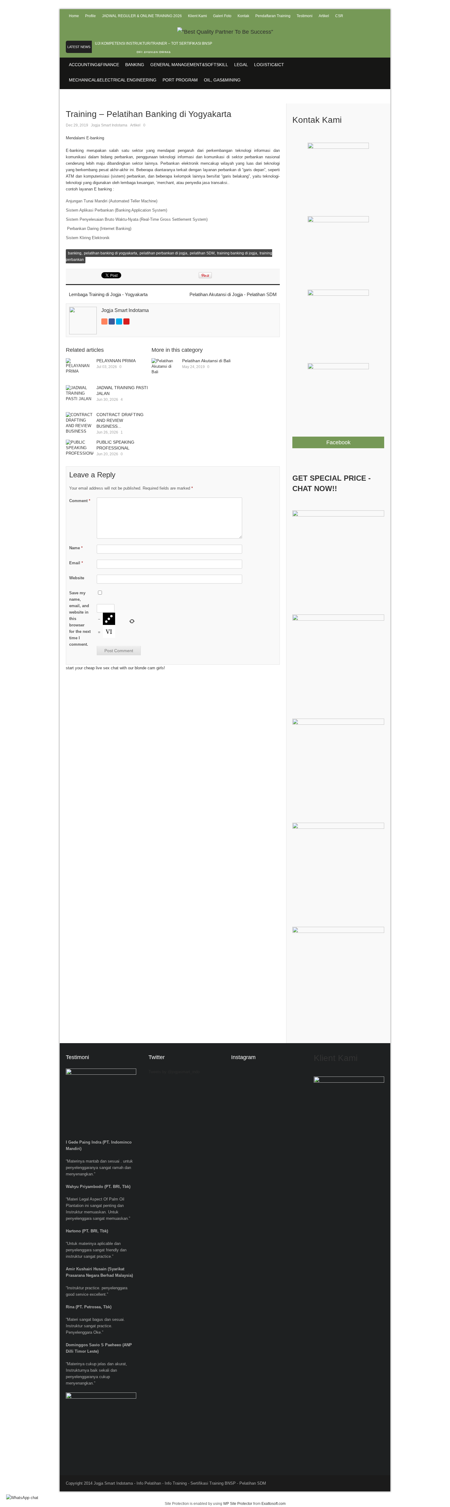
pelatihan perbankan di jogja (163, 253)
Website (76, 578)
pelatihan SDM (202, 253)
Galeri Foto (222, 16)
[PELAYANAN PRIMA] (79, 369)
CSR (339, 16)
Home (74, 16)
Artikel (324, 16)
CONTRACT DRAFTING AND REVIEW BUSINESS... (120, 420)
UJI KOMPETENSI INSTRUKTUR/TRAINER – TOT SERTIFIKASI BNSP (153, 43)
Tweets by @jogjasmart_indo (174, 1071)
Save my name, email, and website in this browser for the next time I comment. (80, 619)
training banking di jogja (237, 253)
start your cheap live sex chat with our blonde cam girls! (115, 668)
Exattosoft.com (273, 1503)
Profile (90, 16)
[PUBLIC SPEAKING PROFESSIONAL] (79, 451)
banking (74, 253)
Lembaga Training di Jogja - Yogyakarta (108, 294)
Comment (79, 500)
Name (76, 548)
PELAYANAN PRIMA (154, 53)
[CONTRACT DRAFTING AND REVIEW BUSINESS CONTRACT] (79, 423)
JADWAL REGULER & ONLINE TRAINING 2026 (142, 16)
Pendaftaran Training (273, 16)
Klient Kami (197, 16)
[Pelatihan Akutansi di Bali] (165, 369)
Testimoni (305, 16)
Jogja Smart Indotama (109, 125)
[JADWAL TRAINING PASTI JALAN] (79, 396)
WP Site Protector (237, 1503)
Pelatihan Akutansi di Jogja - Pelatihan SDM (233, 294)
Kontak (243, 16)
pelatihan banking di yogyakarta (110, 253)
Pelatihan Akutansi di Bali (206, 360)
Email (76, 563)
